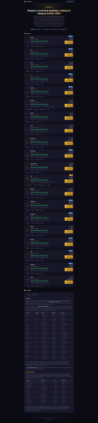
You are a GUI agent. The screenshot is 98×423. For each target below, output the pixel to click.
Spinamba (32, 138)
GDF (31, 252)
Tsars (31, 62)
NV (31, 176)
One (31, 50)
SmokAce (32, 214)
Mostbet (32, 100)
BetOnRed (32, 201)
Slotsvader (32, 151)
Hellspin (32, 189)
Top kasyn (29, 294)
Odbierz (69, 42)
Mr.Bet (31, 113)
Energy (32, 37)
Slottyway (32, 264)
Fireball (32, 239)
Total (31, 277)
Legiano (32, 88)
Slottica (32, 226)
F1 (30, 75)
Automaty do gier (35, 294)
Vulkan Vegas (33, 163)
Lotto (31, 125)
